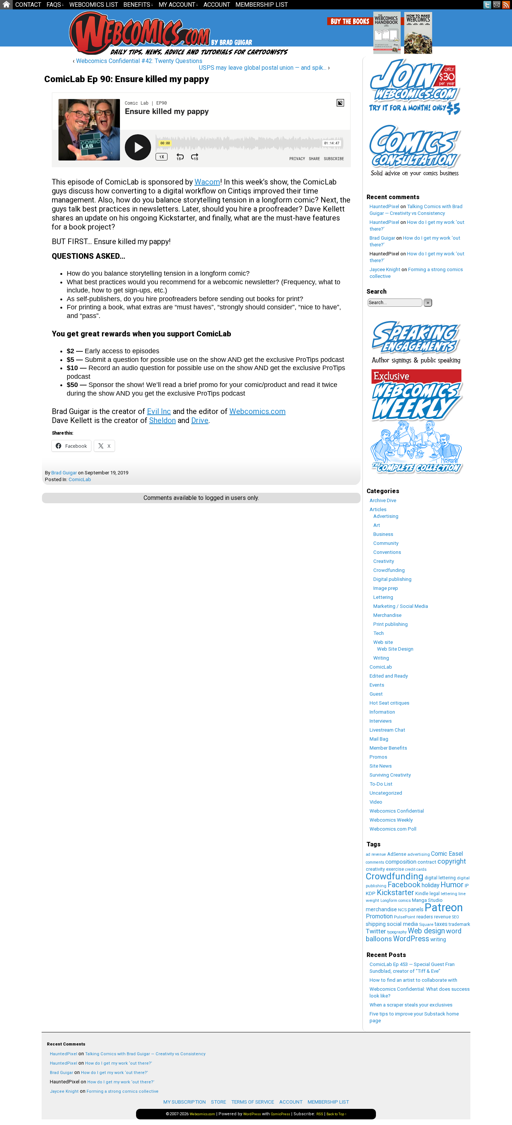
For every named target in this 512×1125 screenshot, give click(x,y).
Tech (378, 633)
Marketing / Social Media (400, 606)
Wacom (207, 181)
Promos (378, 757)
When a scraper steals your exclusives (411, 1005)
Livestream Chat (387, 730)
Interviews (381, 721)
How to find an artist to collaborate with (413, 980)
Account (217, 4)
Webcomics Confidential (397, 811)
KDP (371, 893)
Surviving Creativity (390, 775)
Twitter (487, 4)
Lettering (383, 597)
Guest (376, 694)
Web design (426, 931)
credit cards (416, 869)
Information (382, 712)
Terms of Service (252, 1102)
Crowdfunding (389, 570)
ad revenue (376, 854)
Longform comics (395, 900)
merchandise (381, 909)
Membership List (261, 4)
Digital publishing (392, 579)
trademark (459, 924)
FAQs (55, 4)
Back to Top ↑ (336, 1114)
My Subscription (184, 1102)
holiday (430, 885)
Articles (378, 509)
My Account (178, 4)
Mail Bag (379, 739)
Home (6, 4)
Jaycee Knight (385, 269)
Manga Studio (427, 900)
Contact (28, 4)
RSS (506, 4)
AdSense (396, 854)
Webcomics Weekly (391, 820)
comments (375, 862)
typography (397, 932)
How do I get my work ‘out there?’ (118, 1063)
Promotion (379, 916)
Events (377, 685)
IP (467, 885)
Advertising (385, 516)
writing (438, 939)
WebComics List (93, 4)
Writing (381, 658)
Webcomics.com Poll (393, 829)
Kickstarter (395, 892)
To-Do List (381, 784)
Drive (199, 420)
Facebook (404, 884)
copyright (451, 861)
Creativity (383, 561)
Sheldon (162, 420)
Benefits (138, 4)
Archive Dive (383, 500)
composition (400, 861)
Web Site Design (395, 649)
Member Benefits (388, 748)
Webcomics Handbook (425, 28)
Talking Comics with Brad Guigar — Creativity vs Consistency (145, 1054)
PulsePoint (404, 917)
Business (383, 534)
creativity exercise (385, 869)
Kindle (421, 893)
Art (376, 525)
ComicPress (280, 1114)
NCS (402, 909)
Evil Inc (159, 411)
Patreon (444, 907)
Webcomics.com (109, 32)
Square (426, 924)
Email (497, 4)
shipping (376, 924)
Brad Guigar (64, 473)
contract (427, 862)
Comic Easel (447, 853)
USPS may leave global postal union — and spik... (262, 67)
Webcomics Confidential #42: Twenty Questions (139, 60)
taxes (441, 924)
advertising (418, 854)
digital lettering (440, 877)
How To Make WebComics (456, 30)
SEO (455, 917)
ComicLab (80, 479)
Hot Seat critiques (389, 703)
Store (218, 1102)
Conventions (387, 552)
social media (402, 924)
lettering (449, 893)
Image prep (385, 588)
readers (424, 917)
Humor (452, 884)
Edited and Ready (389, 676)
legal (435, 893)
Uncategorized (386, 793)
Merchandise (387, 615)
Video (376, 802)
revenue (442, 917)
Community (385, 543)
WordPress (411, 938)
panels (416, 909)
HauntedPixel (384, 206)
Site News (381, 766)
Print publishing (390, 624)
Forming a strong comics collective (123, 1091)
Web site (383, 642)
